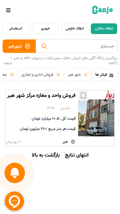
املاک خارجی (75, 28)
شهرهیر (15, 46)
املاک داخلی (104, 28)
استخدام (16, 28)
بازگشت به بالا (46, 155)
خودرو (45, 28)
